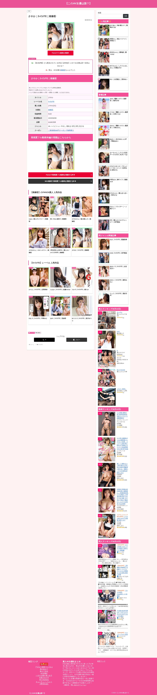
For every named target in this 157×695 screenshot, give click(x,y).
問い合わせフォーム (78, 685)
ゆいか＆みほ (121, 370)
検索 (99, 13)
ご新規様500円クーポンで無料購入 (61, 130)
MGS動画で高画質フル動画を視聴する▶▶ (60, 181)
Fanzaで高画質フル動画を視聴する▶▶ (60, 175)
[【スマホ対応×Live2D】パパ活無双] (107, 596)
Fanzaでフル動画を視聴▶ (60, 53)
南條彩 (63, 70)
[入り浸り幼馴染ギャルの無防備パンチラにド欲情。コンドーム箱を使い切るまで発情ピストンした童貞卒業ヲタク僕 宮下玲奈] (107, 449)
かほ (118, 331)
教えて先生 (44, 671)
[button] (76, 340)
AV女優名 (44, 673)
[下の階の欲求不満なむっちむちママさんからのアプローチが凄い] (107, 616)
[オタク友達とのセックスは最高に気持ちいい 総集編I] (107, 551)
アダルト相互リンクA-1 (44, 667)
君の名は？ (44, 669)
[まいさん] (107, 320)
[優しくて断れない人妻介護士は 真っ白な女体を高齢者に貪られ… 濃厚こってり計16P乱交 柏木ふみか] (107, 475)
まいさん (119, 312)
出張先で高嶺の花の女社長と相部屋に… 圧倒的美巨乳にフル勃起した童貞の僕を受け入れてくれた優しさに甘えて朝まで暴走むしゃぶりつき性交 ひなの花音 (122, 496)
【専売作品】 (44, 684)
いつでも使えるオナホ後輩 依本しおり (122, 518)
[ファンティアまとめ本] (107, 638)
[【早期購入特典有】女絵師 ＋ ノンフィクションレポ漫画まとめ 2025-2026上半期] (107, 571)
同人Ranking (44, 680)
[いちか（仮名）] (107, 397)
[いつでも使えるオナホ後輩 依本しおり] (107, 526)
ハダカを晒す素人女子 (44, 676)
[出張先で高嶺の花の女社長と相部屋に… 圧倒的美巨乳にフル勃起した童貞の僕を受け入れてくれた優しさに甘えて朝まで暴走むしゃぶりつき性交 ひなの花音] (107, 500)
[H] (107, 358)
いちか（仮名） (121, 389)
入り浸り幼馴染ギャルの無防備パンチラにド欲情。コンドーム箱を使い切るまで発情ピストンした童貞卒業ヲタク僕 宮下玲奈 (122, 443)
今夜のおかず (44, 678)
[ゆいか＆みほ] (107, 378)
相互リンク (101, 661)
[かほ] (107, 339)
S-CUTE (51, 101)
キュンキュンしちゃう (44, 682)
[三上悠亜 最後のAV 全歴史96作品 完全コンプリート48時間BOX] (107, 424)
